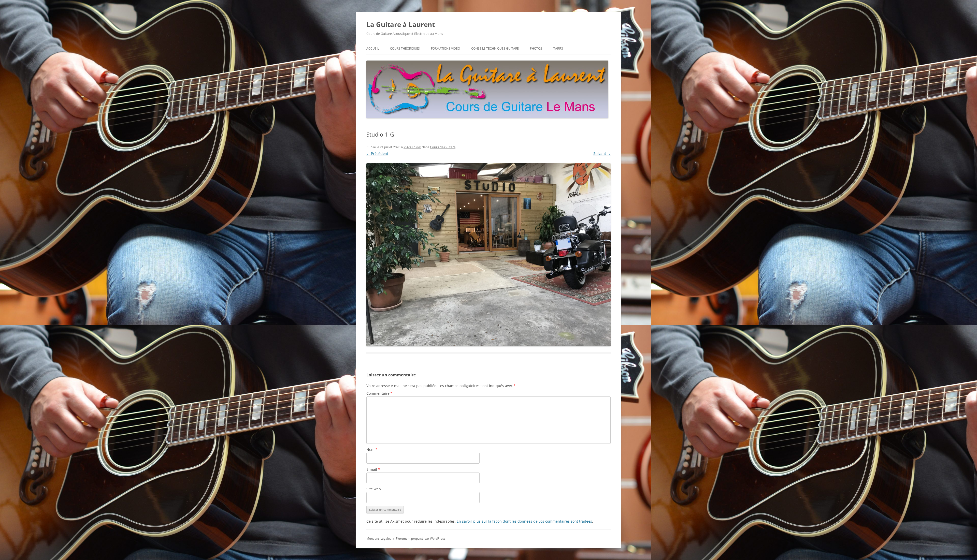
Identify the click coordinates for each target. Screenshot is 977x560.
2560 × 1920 (412, 147)
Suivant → (602, 153)
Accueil (372, 48)
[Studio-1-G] (488, 254)
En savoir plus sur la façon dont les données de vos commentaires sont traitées (524, 521)
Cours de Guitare (442, 147)
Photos (536, 48)
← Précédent (377, 153)
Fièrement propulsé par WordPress (421, 538)
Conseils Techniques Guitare (495, 48)
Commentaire (379, 393)
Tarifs (558, 48)
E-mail (373, 469)
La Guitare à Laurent (400, 24)
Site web (373, 489)
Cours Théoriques (405, 48)
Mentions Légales (378, 538)
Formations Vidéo (445, 48)
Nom (372, 449)
